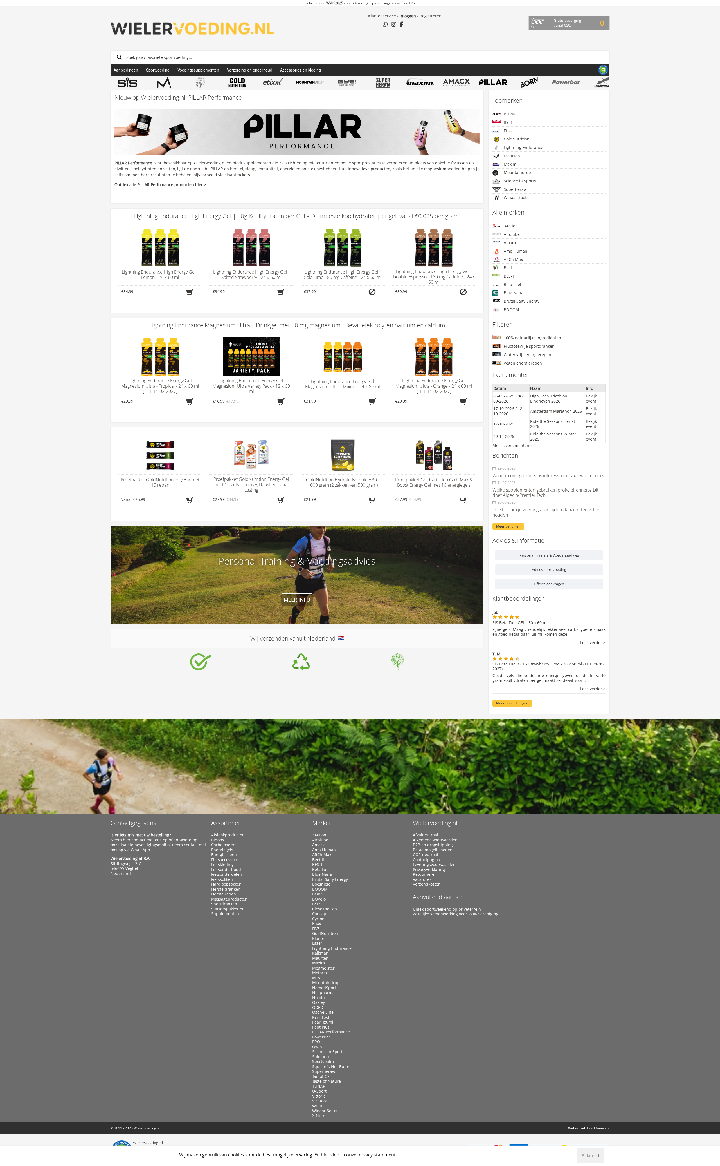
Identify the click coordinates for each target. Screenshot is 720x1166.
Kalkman (320, 953)
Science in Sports (520, 181)
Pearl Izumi (322, 1022)
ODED (317, 1007)
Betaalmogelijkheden (433, 849)
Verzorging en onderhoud (249, 70)
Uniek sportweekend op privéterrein (447, 909)
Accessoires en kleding (300, 70)
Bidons (217, 840)
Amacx (510, 242)
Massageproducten (229, 899)
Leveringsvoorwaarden (434, 864)
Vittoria (319, 1096)
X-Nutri (319, 1115)
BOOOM (511, 309)
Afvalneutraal (425, 834)
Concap (319, 913)
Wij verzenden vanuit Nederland (294, 638)
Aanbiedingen (126, 70)
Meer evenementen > (512, 445)
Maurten (512, 155)
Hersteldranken (225, 889)
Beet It (510, 267)
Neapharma (323, 992)
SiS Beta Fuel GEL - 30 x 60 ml (520, 622)
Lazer (317, 943)
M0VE (317, 977)
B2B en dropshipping (433, 844)
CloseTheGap (324, 909)
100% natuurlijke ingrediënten (532, 337)
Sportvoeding (158, 70)
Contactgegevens (133, 823)
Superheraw (515, 189)
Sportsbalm (323, 1061)
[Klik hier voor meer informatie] (200, 661)
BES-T (509, 276)
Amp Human (515, 251)
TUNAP (318, 1086)
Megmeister (323, 968)
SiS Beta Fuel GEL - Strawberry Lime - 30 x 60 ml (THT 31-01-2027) (548, 666)
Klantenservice (382, 16)
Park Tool (320, 1017)
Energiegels (222, 849)
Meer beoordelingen (512, 703)
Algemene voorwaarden (435, 840)
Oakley (318, 1002)
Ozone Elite (323, 1012)
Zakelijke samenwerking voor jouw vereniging (455, 914)
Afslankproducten (228, 834)
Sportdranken (224, 903)
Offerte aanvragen (549, 583)
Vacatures (422, 879)
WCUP (317, 1106)
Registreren (431, 16)
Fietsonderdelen (226, 874)
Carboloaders (224, 844)
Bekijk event (591, 398)
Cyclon (318, 918)
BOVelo (319, 899)
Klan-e (318, 938)
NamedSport (324, 987)
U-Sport (319, 1091)
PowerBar (321, 1037)
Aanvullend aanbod (438, 897)
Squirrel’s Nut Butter (331, 1066)
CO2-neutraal (425, 854)
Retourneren (425, 874)
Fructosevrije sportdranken (529, 346)
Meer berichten (508, 526)
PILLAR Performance (331, 1032)
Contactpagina (426, 859)
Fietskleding (222, 864)
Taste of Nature (326, 1081)
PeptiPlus (321, 1027)
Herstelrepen (223, 894)
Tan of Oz (321, 1076)
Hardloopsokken (226, 884)
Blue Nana (513, 292)
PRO (316, 1041)
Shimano (320, 1056)
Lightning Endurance (523, 147)
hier (126, 840)
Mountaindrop (517, 172)
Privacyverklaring (429, 869)
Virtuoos (320, 1101)
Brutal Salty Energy (521, 301)
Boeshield (321, 884)
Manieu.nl (601, 1128)
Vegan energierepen (523, 363)
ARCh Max (513, 259)
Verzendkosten (427, 884)
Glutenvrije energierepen (527, 354)
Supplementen (225, 913)
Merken (322, 823)
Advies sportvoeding (549, 569)
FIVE (316, 928)
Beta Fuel (512, 284)
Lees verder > (593, 642)
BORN (509, 114)
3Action (511, 226)
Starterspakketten (228, 909)
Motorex (320, 972)
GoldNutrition (517, 139)
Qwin (317, 1046)
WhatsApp (140, 849)
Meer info (297, 599)
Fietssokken (222, 879)
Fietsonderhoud (226, 869)
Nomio (318, 997)
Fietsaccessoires (226, 859)
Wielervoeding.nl (435, 823)
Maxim (510, 164)
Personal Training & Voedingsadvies (549, 555)
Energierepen (224, 854)
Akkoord (590, 1155)
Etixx (508, 130)
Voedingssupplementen (198, 70)
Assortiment (227, 823)
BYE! (508, 122)
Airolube (512, 234)
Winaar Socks (516, 197)
